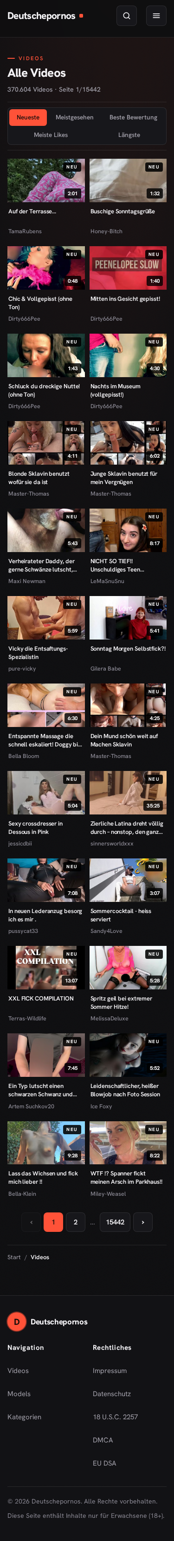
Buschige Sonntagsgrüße (122, 211)
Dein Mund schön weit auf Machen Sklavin (124, 740)
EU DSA (104, 1463)
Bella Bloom (23, 756)
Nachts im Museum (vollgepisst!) (115, 390)
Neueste (28, 117)
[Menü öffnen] (156, 16)
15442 (115, 1222)
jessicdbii (20, 843)
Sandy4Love (106, 931)
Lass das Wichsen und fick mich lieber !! (42, 1177)
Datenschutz (112, 1393)
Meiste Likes (51, 134)
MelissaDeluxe (109, 1018)
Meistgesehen (75, 117)
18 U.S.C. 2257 (115, 1417)
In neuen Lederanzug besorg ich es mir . (45, 915)
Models (19, 1393)
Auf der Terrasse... (32, 211)
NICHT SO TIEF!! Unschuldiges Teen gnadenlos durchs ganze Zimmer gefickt (122, 565)
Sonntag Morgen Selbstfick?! (128, 648)
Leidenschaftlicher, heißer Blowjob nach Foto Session (125, 1090)
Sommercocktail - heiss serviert (121, 915)
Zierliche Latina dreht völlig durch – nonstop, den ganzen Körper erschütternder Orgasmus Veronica (127, 828)
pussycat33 (23, 931)
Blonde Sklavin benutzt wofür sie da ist (39, 478)
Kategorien (24, 1417)
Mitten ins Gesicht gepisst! (125, 299)
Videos (18, 1370)
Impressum (110, 1370)
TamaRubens (25, 231)
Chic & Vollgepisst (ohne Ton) (40, 303)
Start (14, 1257)
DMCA (103, 1440)
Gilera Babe (105, 668)
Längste (129, 134)
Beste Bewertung (133, 117)
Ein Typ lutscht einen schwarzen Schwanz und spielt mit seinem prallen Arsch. (41, 1090)
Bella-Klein (22, 1194)
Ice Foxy (101, 1106)
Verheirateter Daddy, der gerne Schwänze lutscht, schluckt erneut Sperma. (41, 565)
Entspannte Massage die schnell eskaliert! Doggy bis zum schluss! (44, 740)
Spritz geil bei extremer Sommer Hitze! (121, 1002)
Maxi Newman (26, 581)
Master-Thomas (28, 493)
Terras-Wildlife (27, 1018)
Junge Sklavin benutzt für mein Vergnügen (123, 478)
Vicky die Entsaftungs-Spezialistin (38, 653)
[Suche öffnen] (126, 16)
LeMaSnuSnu (107, 581)
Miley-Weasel (108, 1194)
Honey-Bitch (106, 231)
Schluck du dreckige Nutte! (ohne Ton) (44, 390)
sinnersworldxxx (112, 843)
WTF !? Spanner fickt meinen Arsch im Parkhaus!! (126, 1177)
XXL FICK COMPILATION (41, 998)
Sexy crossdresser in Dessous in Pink (35, 828)
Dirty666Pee (24, 319)
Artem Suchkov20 (31, 1106)
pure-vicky (22, 668)
